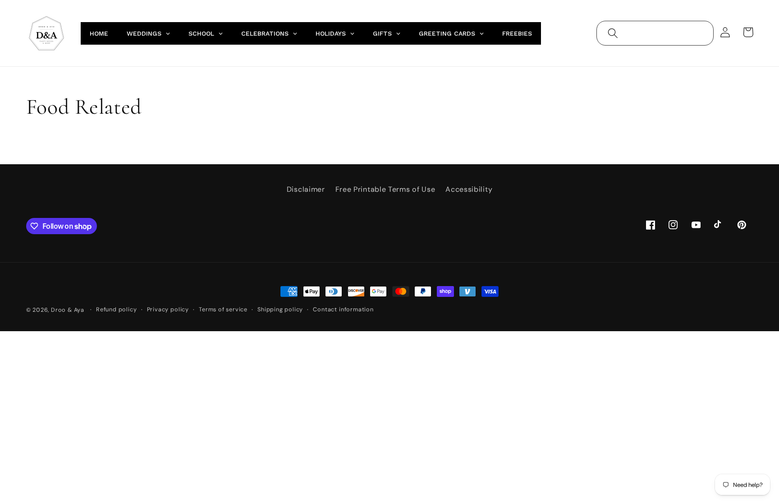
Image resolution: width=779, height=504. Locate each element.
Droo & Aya (68, 310)
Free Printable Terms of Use (385, 189)
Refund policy (116, 309)
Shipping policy (280, 309)
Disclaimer (306, 189)
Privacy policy (168, 309)
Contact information (343, 309)
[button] (612, 33)
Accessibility (468, 189)
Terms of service (223, 309)
